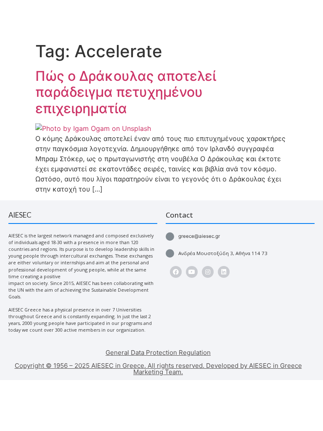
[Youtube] (192, 272)
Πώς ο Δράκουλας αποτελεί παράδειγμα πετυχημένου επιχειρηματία (125, 92)
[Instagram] (208, 272)
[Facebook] (176, 272)
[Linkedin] (224, 272)
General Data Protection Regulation (158, 353)
